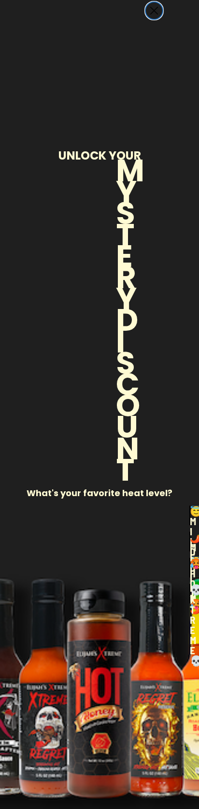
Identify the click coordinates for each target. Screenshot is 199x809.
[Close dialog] (154, 10)
